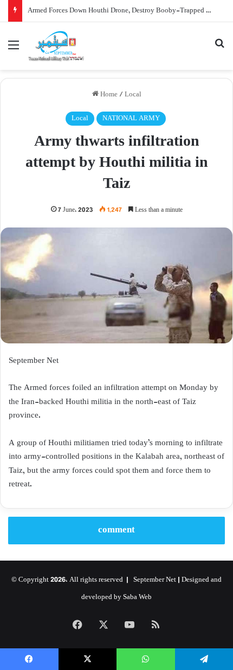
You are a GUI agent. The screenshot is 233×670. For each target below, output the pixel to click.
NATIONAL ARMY (131, 119)
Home (108, 95)
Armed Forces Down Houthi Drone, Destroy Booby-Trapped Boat (124, 11)
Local (133, 95)
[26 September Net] (56, 46)
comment (116, 530)
